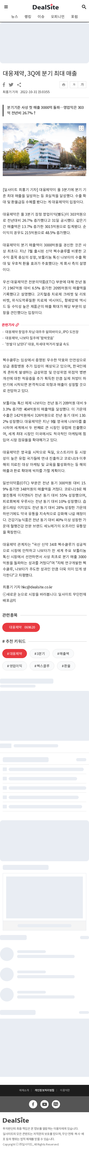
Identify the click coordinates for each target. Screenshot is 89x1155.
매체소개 (24, 1090)
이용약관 (65, 1090)
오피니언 (57, 16)
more (17, 325)
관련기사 (8, 325)
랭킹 (27, 16)
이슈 (41, 16)
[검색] (84, 7)
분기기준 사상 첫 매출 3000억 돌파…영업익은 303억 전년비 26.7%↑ (45, 110)
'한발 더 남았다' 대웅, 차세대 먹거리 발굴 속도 (37, 344)
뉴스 (14, 16)
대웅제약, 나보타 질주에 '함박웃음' (29, 338)
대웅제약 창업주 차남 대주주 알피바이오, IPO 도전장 (42, 332)
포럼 (74, 16)
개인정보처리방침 (44, 1090)
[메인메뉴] (6, 7)
